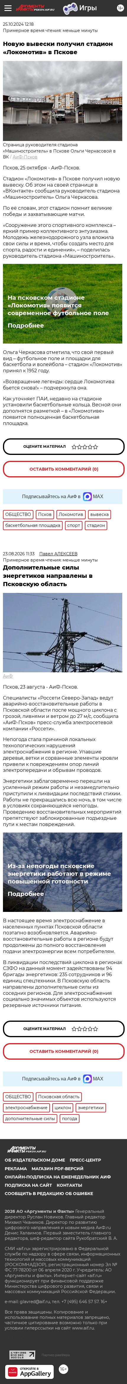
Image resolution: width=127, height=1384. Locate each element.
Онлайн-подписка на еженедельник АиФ (58, 1177)
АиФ (8, 676)
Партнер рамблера (56, 1355)
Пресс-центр (85, 1160)
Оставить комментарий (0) (64, 469)
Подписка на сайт (28, 1185)
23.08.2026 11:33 (19, 554)
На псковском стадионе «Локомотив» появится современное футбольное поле (58, 305)
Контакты (69, 1185)
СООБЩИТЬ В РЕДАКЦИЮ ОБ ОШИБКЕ (49, 1193)
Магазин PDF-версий (58, 1168)
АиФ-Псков (25, 157)
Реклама (16, 1168)
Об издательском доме (35, 1160)
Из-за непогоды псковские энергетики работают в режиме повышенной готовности (59, 873)
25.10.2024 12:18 (18, 24)
